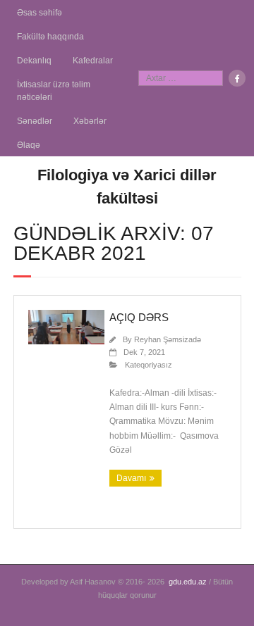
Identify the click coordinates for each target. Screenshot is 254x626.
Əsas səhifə (39, 13)
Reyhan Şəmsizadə (167, 339)
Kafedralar (93, 60)
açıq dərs (139, 317)
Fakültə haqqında (50, 37)
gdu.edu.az (188, 581)
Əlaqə (28, 145)
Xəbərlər (90, 121)
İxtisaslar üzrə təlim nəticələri (53, 91)
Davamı (131, 478)
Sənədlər (34, 121)
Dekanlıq (34, 60)
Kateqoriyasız (148, 365)
